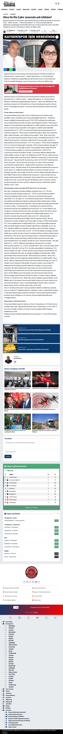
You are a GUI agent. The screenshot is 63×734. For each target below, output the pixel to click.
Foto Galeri (9, 689)
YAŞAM (10, 655)
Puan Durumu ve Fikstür (11, 596)
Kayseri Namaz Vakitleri (11, 592)
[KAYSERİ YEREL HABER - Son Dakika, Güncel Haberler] (9, 3)
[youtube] (37, 617)
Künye (8, 706)
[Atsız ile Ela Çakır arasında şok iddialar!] (31, 51)
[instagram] (28, 617)
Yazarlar (8, 693)
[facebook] (10, 617)
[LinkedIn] (33, 582)
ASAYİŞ (18, 9)
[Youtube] (36, 582)
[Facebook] (24, 582)
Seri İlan (8, 697)
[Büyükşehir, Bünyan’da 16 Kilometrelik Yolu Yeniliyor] (45, 421)
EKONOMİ (26, 9)
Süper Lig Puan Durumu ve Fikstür (19, 720)
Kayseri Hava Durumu (40, 588)
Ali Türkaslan (17, 358)
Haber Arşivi (37, 600)
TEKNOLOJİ (12, 653)
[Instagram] (30, 582)
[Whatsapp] (39, 582)
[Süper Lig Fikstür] (58, 513)
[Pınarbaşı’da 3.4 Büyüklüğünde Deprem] (45, 400)
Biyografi (9, 701)
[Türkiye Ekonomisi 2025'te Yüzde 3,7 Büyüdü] (45, 379)
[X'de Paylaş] (7, 69)
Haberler (5, 14)
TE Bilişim (35, 612)
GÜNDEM (4, 9)
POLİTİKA (11, 647)
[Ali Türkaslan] (8, 359)
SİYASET (11, 9)
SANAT (40, 9)
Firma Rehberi (10, 695)
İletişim (10, 657)
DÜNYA (46, 9)
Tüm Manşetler (38, 596)
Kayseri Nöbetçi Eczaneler (12, 588)
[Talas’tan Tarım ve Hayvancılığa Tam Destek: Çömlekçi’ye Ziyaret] (17, 379)
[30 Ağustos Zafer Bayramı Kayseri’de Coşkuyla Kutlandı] (17, 421)
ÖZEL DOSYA (12, 645)
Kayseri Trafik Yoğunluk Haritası (42, 592)
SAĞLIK (11, 649)
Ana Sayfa (9, 621)
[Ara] (56, 3)
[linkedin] (55, 617)
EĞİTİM (53, 9)
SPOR (10, 651)
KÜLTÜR (33, 9)
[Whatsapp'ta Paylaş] (11, 69)
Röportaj (9, 699)
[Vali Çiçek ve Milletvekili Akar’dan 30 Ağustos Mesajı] (17, 400)
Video (8, 691)
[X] (27, 582)
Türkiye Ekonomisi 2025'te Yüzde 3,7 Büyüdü (45, 388)
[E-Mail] (15, 362)
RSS (17, 607)
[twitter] (19, 617)
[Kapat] (62, 730)
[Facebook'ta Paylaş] (5, 69)
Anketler (9, 704)
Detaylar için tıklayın (31, 507)
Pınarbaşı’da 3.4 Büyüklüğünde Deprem (43, 409)
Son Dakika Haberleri (10, 600)
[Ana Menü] (58, 3)
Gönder (8, 456)
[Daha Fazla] (14, 69)
